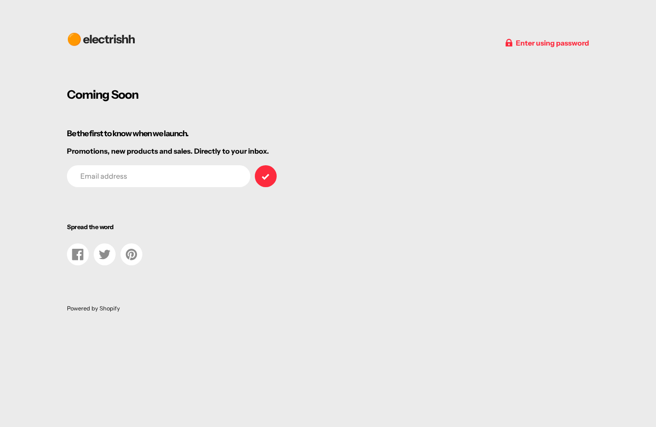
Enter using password (552, 42)
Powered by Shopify (93, 308)
